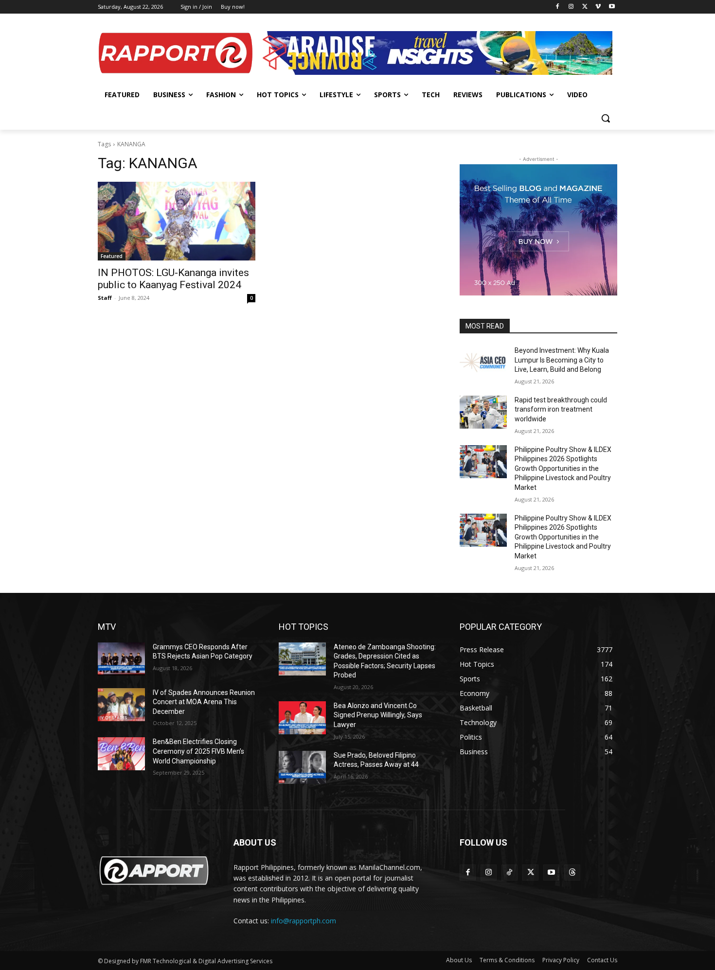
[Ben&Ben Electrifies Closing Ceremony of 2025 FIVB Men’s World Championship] (121, 753)
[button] (605, 118)
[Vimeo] (598, 7)
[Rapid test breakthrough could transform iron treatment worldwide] (483, 412)
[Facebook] (557, 7)
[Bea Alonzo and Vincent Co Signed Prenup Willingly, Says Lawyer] (302, 717)
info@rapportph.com (303, 920)
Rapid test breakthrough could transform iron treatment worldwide (561, 409)
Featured (112, 256)
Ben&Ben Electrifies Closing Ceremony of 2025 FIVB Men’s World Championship (198, 751)
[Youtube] (611, 7)
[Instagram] (571, 7)
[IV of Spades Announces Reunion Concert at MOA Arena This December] (121, 704)
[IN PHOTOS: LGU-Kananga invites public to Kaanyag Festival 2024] (176, 221)
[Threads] (572, 873)
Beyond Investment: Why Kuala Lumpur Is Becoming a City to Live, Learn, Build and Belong (562, 359)
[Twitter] (584, 7)
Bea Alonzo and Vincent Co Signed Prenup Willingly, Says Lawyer (378, 715)
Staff (105, 297)
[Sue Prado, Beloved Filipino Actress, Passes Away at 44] (302, 767)
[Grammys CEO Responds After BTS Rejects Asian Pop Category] (121, 659)
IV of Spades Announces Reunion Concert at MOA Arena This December (204, 702)
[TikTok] (509, 873)
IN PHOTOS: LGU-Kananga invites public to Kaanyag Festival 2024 (173, 279)
